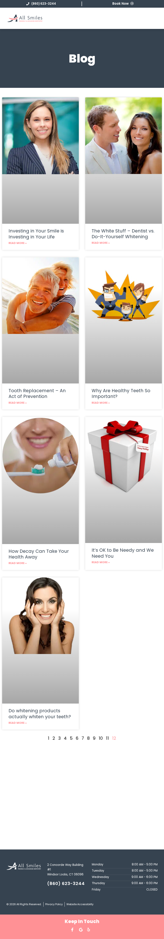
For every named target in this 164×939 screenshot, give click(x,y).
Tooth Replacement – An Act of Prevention (37, 393)
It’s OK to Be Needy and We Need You (123, 553)
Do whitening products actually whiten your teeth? (40, 714)
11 (107, 738)
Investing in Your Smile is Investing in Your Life (36, 234)
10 (101, 738)
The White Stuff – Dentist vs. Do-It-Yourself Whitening (123, 234)
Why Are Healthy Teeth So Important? (121, 393)
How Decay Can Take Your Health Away (39, 554)
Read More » (18, 243)
